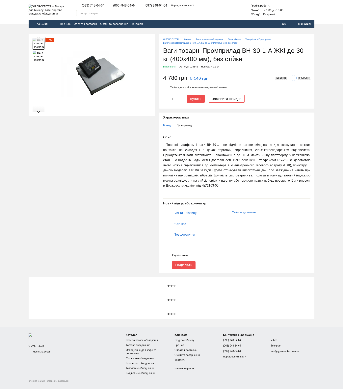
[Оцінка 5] (221, 255)
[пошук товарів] (235, 13)
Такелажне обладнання (140, 368)
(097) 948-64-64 (156, 5)
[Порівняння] (301, 10)
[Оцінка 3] (208, 255)
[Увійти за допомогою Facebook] (260, 212)
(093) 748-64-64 (93, 5)
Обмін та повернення (114, 23)
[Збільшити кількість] (178, 99)
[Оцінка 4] (215, 255)
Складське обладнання (140, 358)
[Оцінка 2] (202, 255)
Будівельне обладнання (140, 373)
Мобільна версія (41, 351)
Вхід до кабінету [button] (184, 340)
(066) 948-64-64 (124, 5)
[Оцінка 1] (196, 255)
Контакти (137, 23)
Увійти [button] (173, 87)
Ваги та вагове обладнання (142, 340)
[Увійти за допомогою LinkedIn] (272, 212)
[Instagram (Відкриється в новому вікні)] (153, 23)
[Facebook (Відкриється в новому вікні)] (148, 23)
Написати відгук (210, 66)
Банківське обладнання (140, 363)
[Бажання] (311, 10)
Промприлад (184, 125)
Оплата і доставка (85, 23)
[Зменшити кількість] (166, 99)
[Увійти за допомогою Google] (266, 212)
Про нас (65, 23)
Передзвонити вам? (182, 5)
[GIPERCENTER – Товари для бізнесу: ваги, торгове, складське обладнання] (48, 335)
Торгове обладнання (138, 345)
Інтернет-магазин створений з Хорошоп (48, 381)
